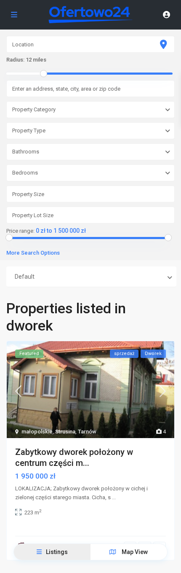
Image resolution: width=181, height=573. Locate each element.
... (114, 497)
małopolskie (37, 431)
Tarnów (87, 431)
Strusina (65, 431)
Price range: (20, 231)
